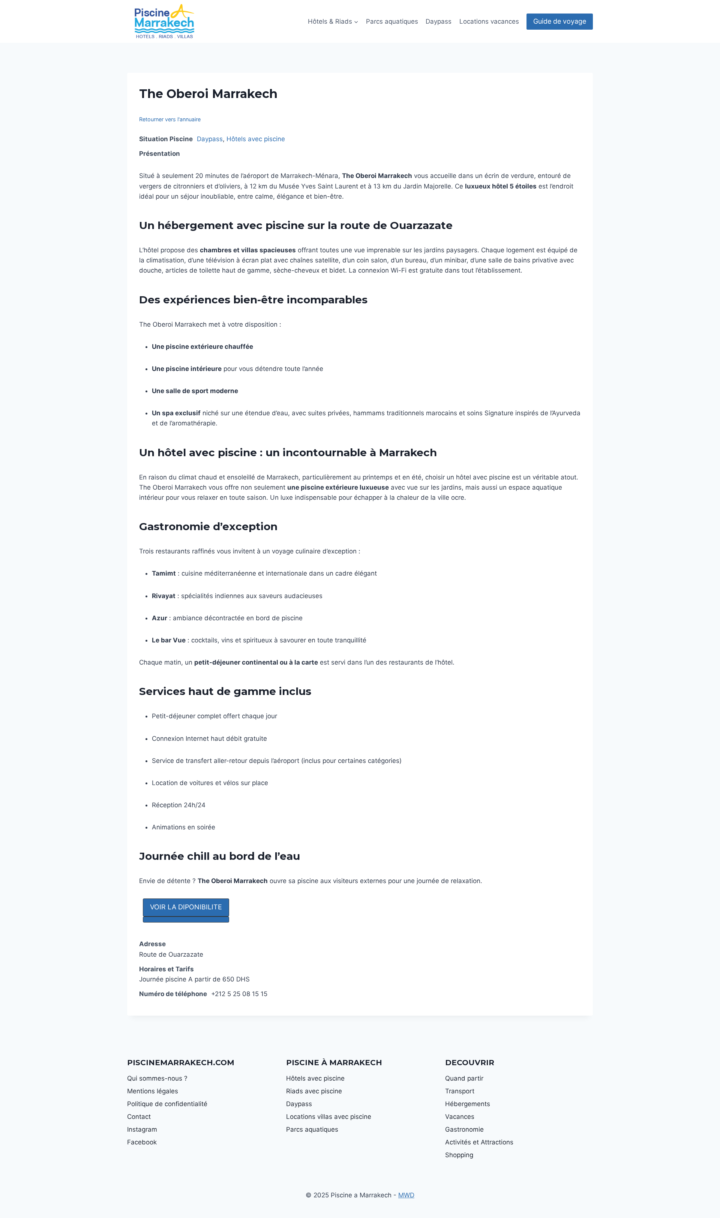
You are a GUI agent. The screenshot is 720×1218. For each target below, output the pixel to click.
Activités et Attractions (479, 1142)
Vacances (459, 1116)
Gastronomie (464, 1129)
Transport (459, 1091)
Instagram (142, 1129)
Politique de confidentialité (167, 1104)
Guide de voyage (559, 21)
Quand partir (464, 1078)
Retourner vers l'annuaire (170, 119)
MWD (406, 1195)
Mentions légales (152, 1091)
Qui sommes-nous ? (157, 1078)
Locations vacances (489, 21)
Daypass (439, 21)
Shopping (459, 1155)
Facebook (142, 1142)
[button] (186, 907)
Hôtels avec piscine (255, 139)
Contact (139, 1116)
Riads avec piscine (314, 1091)
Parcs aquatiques (392, 21)
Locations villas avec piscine (328, 1116)
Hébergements (467, 1104)
